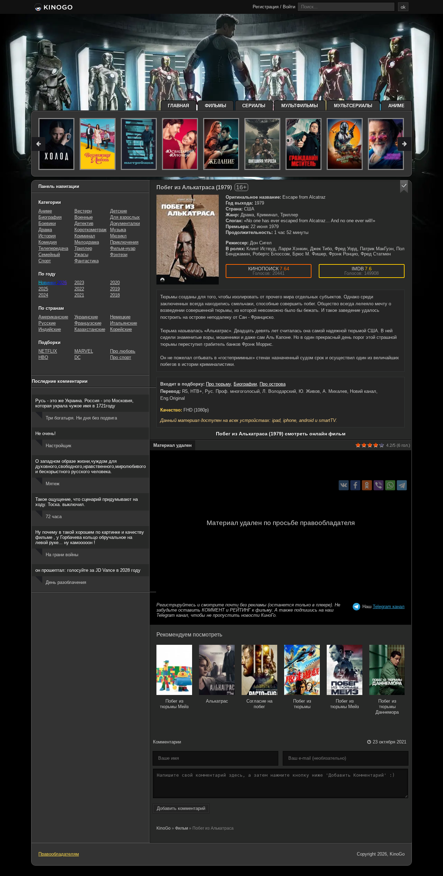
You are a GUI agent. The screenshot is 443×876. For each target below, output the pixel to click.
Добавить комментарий (181, 808)
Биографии (245, 384)
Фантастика (86, 260)
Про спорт (120, 357)
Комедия (47, 242)
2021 (79, 295)
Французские (87, 323)
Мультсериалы (353, 105)
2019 (115, 288)
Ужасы (81, 254)
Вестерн (83, 211)
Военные (83, 217)
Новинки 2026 (52, 282)
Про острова (273, 384)
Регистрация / (267, 6)
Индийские (49, 329)
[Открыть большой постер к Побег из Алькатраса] (187, 240)
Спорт (44, 260)
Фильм (181, 828)
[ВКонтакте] (344, 485)
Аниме (396, 105)
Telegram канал (389, 606)
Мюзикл (118, 235)
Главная (178, 105)
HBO (43, 357)
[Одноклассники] (367, 485)
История (47, 235)
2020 (115, 282)
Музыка (118, 229)
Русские (47, 323)
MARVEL (83, 351)
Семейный (49, 254)
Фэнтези (118, 254)
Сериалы (253, 105)
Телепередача (53, 248)
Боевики (47, 223)
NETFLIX (47, 351)
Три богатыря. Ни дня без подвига (81, 418)
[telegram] (402, 485)
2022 (79, 288)
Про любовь (122, 351)
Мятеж (53, 483)
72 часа (54, 516)
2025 (43, 288)
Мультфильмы (299, 105)
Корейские (121, 329)
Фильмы (215, 105)
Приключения (124, 242)
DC (77, 357)
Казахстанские (89, 329)
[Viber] (378, 485)
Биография (50, 217)
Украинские (86, 316)
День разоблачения (66, 582)
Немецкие (120, 316)
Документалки (125, 223)
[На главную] (53, 7)
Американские (53, 316)
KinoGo (163, 828)
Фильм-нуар (122, 248)
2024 (43, 295)
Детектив (83, 223)
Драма (45, 229)
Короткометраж (90, 229)
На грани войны (62, 554)
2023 (79, 282)
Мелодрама (86, 242)
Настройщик (58, 445)
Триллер (83, 248)
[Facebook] (355, 485)
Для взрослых (125, 217)
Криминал (84, 235)
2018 (115, 295)
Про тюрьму (218, 384)
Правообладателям (58, 854)
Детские (118, 211)
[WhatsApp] (390, 485)
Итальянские (123, 323)
